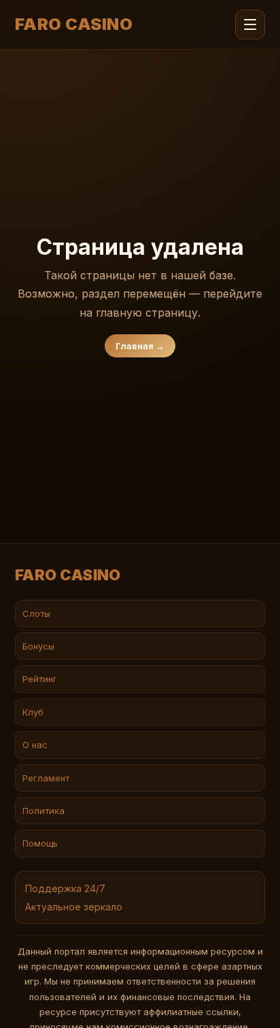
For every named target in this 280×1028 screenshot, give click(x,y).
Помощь (40, 843)
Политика (43, 810)
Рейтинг (39, 678)
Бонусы (38, 646)
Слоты (36, 613)
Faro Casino (74, 24)
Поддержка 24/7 (65, 888)
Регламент (45, 778)
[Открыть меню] (250, 24)
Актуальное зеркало (73, 906)
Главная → (140, 345)
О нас (35, 744)
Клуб (32, 712)
